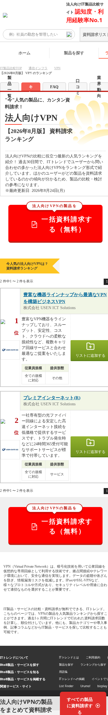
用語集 (63, 672)
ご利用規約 (93, 657)
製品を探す (74, 52)
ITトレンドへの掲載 (72, 679)
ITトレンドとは (69, 657)
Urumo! (85, 686)
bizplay (102, 686)
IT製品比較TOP (11, 68)
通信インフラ (38, 68)
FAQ (54, 87)
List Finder (66, 686)
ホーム (24, 52)
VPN (57, 68)
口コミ (78, 86)
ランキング (31, 86)
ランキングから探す (93, 664)
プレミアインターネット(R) (51, 397)
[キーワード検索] (69, 34)
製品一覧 (9, 86)
